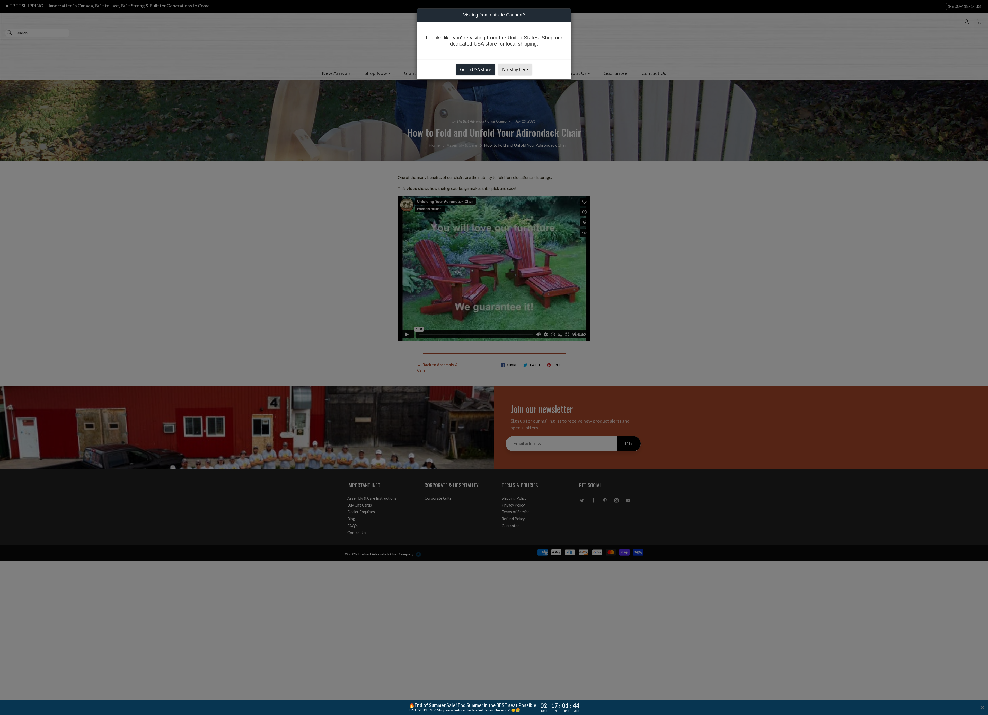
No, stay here (515, 69)
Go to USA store (475, 69)
